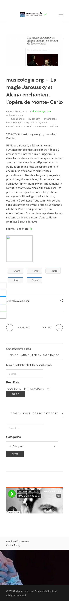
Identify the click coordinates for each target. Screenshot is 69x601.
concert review (14, 126)
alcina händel (17, 118)
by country (34, 118)
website (54, 126)
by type (30, 122)
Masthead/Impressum (17, 541)
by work (43, 122)
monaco (41, 126)
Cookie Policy (13, 545)
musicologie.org (20, 300)
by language (50, 118)
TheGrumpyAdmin (41, 111)
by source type (14, 122)
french (29, 126)
